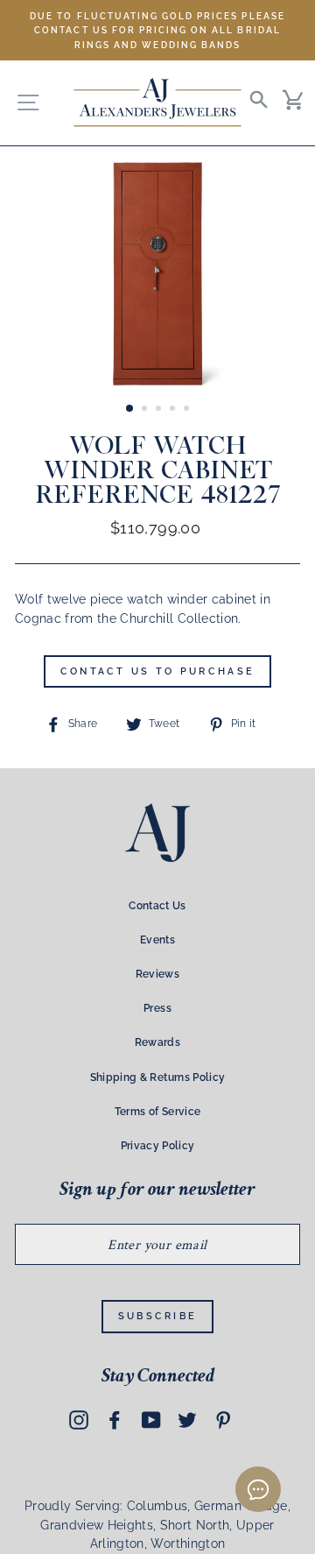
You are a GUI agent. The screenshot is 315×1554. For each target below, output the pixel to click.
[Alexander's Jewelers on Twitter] (187, 1420)
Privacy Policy (158, 1146)
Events (157, 940)
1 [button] (130, 409)
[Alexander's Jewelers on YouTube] (151, 1420)
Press (158, 1008)
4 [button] (174, 410)
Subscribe (158, 1316)
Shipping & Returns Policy (158, 1077)
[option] (157, 30)
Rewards (157, 1042)
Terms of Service (157, 1111)
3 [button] (160, 410)
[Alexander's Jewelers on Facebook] (114, 1420)
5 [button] (188, 410)
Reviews (157, 974)
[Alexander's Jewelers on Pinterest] (223, 1420)
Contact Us (157, 906)
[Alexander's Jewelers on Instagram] (78, 1420)
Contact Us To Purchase (158, 671)
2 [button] (146, 410)
